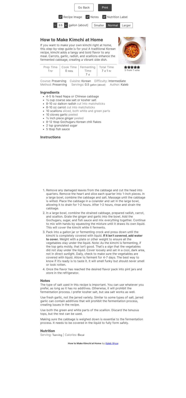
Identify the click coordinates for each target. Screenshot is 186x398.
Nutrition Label (117, 17)
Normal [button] (113, 25)
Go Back (84, 7)
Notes (94, 17)
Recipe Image (72, 17)
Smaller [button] (99, 25)
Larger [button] (126, 25)
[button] (125, 67)
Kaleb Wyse (112, 343)
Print (105, 7)
